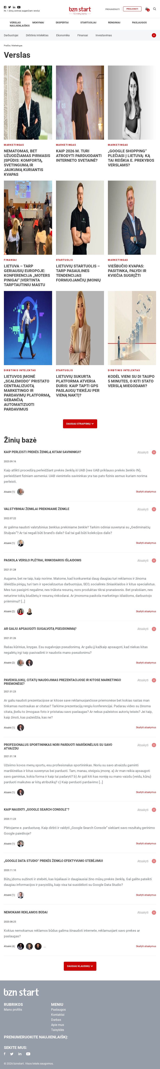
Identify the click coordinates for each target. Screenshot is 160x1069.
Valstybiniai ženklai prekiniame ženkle (36, 509)
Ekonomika (63, 35)
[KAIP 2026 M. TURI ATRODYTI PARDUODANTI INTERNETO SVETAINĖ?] (80, 103)
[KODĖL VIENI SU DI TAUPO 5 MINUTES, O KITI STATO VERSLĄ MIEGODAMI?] (132, 328)
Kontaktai (57, 1015)
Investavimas (104, 35)
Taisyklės (57, 1030)
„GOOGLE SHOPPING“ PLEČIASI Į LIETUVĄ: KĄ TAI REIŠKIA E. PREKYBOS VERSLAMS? (131, 158)
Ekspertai (62, 22)
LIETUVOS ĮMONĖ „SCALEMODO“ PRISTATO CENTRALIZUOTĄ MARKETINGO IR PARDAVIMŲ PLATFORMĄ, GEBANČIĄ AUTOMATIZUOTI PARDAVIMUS (27, 393)
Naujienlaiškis (20, 25)
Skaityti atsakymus (146, 491)
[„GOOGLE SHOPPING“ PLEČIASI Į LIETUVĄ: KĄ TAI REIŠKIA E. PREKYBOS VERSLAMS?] (132, 103)
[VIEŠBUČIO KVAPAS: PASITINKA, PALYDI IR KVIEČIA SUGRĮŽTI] (132, 218)
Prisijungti (132, 9)
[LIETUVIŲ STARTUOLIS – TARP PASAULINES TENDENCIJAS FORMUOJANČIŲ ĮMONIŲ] (80, 218)
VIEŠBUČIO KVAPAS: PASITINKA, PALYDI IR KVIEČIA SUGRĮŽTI (127, 271)
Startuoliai (88, 22)
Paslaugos (139, 22)
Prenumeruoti (112, 9)
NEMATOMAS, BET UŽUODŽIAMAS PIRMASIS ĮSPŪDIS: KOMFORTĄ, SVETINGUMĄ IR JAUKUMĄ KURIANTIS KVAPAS (27, 163)
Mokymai (38, 22)
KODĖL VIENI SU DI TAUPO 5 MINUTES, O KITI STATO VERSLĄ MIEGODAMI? (131, 381)
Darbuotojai (11, 35)
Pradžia (7, 45)
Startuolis (64, 260)
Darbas (56, 1020)
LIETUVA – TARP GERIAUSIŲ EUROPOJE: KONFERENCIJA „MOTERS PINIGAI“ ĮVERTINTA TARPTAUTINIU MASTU (27, 275)
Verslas (15, 22)
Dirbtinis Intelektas (37, 35)
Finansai (82, 35)
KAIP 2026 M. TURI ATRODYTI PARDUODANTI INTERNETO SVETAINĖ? (79, 156)
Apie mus (57, 1025)
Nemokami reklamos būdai (26, 912)
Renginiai (114, 22)
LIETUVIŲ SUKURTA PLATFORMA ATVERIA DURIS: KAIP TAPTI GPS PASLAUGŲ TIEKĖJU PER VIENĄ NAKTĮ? (78, 385)
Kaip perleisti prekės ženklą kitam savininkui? (42, 452)
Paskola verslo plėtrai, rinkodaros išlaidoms (42, 560)
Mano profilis (13, 1009)
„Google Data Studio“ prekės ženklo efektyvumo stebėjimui (53, 861)
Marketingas (14, 145)
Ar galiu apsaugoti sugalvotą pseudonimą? (40, 629)
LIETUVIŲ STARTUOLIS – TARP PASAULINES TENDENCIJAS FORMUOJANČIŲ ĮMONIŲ (78, 273)
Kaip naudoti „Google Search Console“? (36, 809)
